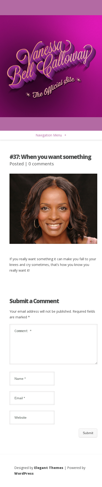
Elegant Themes (48, 467)
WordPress (24, 473)
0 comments (41, 164)
